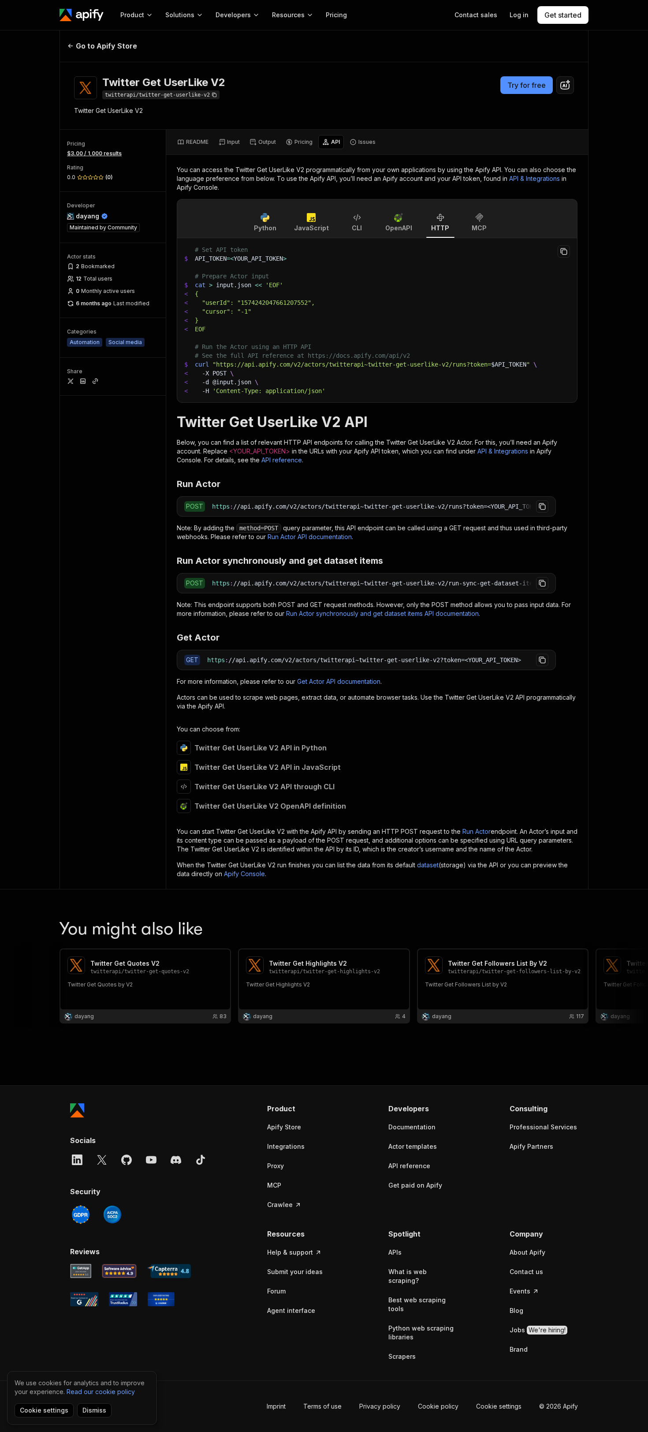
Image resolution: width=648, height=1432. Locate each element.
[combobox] (565, 85)
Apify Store (284, 1127)
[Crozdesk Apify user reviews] (161, 1299)
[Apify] (82, 15)
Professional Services (543, 1127)
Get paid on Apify (415, 1185)
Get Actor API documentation (338, 681)
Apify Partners (531, 1146)
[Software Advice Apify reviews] (119, 1271)
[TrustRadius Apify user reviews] (123, 1299)
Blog (516, 1310)
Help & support (290, 1252)
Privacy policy (379, 1406)
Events (520, 1291)
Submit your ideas (295, 1271)
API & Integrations (534, 178)
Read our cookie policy (101, 1391)
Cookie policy (438, 1406)
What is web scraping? (407, 1276)
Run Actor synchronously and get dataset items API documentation (382, 613)
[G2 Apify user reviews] (84, 1299)
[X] (102, 1160)
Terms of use (322, 1406)
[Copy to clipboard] (564, 251)
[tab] (192, 142)
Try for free (526, 85)
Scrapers (402, 1356)
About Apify (527, 1252)
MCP (274, 1185)
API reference (281, 460)
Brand (519, 1349)
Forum (276, 1291)
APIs (395, 1252)
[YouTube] (151, 1160)
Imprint (276, 1406)
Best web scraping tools (417, 1304)
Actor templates (412, 1146)
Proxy (275, 1166)
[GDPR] (80, 1214)
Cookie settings (498, 1406)
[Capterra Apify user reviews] (169, 1271)
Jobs (538, 1330)
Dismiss (94, 1410)
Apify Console (244, 873)
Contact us (526, 1271)
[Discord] (176, 1160)
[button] (301, 1108)
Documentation (412, 1127)
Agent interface (291, 1310)
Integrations (286, 1146)
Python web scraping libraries (421, 1332)
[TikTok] (201, 1160)
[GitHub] (126, 1160)
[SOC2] (112, 1214)
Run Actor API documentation (310, 536)
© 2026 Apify (558, 1406)
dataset (428, 865)
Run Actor (476, 831)
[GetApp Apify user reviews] (80, 1271)
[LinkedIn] (77, 1160)
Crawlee (280, 1204)
